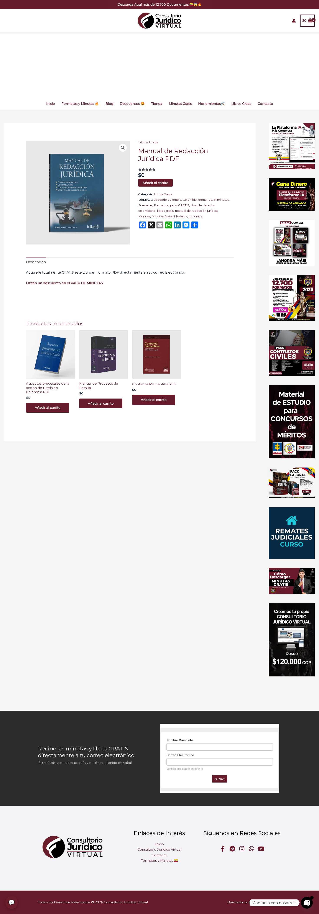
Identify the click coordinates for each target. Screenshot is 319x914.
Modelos (180, 216)
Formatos (145, 205)
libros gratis (165, 210)
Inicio (50, 104)
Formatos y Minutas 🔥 (80, 104)
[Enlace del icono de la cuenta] (294, 21)
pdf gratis (195, 216)
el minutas (221, 199)
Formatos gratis (165, 205)
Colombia (190, 199)
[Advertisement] (159, 64)
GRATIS (183, 205)
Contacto (265, 104)
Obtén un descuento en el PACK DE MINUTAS (65, 283)
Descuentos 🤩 (132, 104)
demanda (205, 199)
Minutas (144, 216)
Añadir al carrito (155, 183)
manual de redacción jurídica (196, 210)
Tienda (156, 104)
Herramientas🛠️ (211, 104)
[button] (159, 4)
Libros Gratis (241, 104)
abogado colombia (167, 199)
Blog (109, 104)
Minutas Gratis (180, 104)
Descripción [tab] (36, 262)
